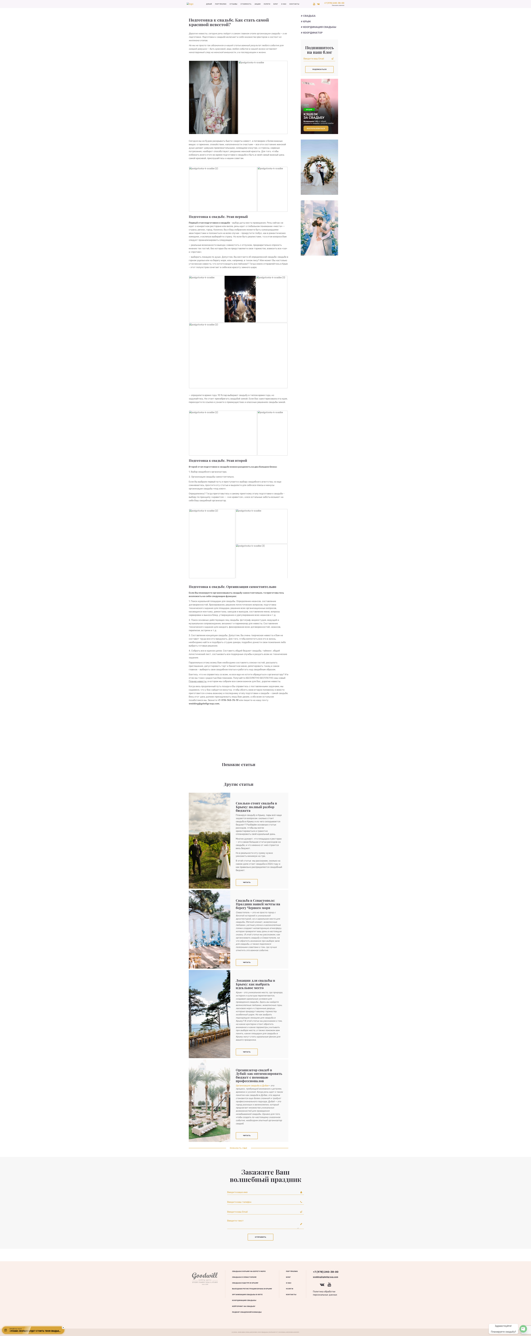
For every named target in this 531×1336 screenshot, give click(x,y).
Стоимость (245, 4)
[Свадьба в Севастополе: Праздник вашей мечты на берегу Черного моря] (209, 929)
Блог (275, 4)
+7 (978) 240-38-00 (334, 4)
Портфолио (220, 4)
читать (247, 882)
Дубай (209, 4)
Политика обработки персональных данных (325, 1293)
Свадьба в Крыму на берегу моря (249, 1271)
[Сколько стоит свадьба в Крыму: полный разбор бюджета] (209, 841)
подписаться (319, 69)
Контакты (294, 4)
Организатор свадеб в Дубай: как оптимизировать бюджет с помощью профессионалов (259, 1075)
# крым (306, 21)
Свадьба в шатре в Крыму (245, 1283)
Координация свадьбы (244, 1300)
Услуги (267, 4)
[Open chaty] (523, 1329)
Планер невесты (197, 681)
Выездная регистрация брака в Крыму (252, 1289)
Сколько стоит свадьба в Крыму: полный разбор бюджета (256, 807)
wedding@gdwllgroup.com (325, 1277)
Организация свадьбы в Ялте (247, 1295)
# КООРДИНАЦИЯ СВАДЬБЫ (318, 27)
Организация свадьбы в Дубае (252, 1085)
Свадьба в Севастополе (244, 1277)
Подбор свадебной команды (247, 1312)
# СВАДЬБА (308, 15)
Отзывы (233, 4)
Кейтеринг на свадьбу (243, 1306)
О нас (283, 4)
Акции (258, 4)
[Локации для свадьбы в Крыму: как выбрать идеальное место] (209, 1014)
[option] (319, 106)
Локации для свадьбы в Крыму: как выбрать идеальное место (255, 984)
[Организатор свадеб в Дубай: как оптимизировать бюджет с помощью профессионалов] (209, 1101)
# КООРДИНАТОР (312, 32)
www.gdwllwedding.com (251, 1332)
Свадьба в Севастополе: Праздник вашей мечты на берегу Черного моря (258, 904)
